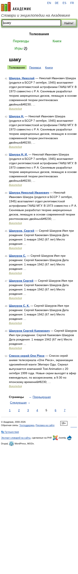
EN (49, 3)
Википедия (15, 108)
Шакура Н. (16, 116)
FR (72, 3)
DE (57, 3)
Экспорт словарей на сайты (16, 437)
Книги (57, 41)
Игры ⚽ (21, 48)
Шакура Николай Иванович (29, 192)
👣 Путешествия (10, 432)
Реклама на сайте (45, 425)
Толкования (39, 34)
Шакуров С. (17, 255)
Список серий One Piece (27, 355)
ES (64, 3)
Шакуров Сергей (21, 280)
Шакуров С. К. (19, 305)
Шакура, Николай (22, 78)
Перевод (35, 67)
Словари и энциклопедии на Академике (35, 15)
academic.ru (16, 6)
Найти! (68, 23)
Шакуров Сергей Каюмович (29, 330)
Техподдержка (26, 425)
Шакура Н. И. (18, 154)
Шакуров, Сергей (21, 230)
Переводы (21, 41)
